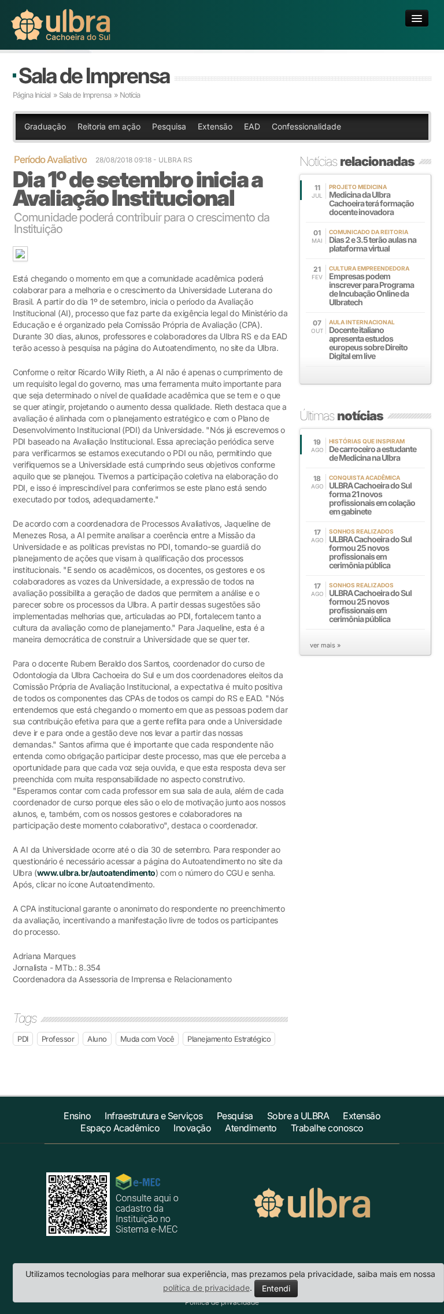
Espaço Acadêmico (120, 1128)
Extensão (215, 126)
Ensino (77, 1115)
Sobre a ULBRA (298, 1115)
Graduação (45, 126)
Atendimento (251, 1128)
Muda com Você (147, 1038)
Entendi (276, 1288)
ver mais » (325, 645)
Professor (58, 1038)
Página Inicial (31, 94)
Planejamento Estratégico (229, 1038)
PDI (22, 1038)
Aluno (97, 1038)
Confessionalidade (306, 126)
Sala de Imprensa (93, 75)
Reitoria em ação (108, 126)
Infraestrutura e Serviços (154, 1115)
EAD (252, 126)
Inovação (192, 1128)
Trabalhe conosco (327, 1128)
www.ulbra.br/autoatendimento (96, 873)
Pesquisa (169, 126)
